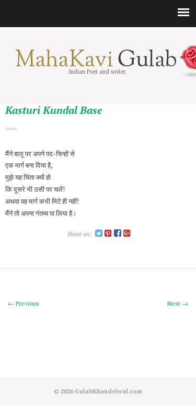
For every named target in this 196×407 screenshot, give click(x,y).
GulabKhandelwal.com (108, 391)
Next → (177, 303)
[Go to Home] (98, 64)
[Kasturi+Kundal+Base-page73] (98, 233)
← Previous (23, 303)
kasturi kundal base (53, 110)
